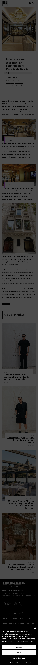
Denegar (19, 653)
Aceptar (19, 647)
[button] (35, 627)
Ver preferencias (19, 658)
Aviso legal (28, 662)
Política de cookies (14, 662)
